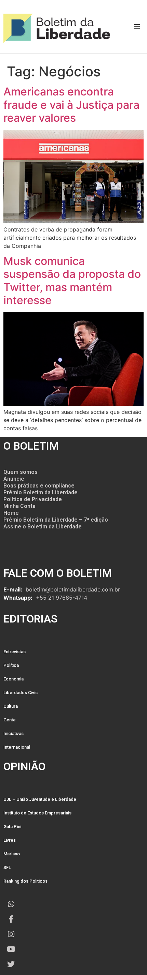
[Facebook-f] (10, 919)
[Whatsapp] (10, 904)
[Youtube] (10, 949)
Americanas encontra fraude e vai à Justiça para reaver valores (71, 104)
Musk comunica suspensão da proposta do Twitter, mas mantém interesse (72, 280)
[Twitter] (10, 964)
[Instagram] (10, 934)
